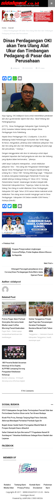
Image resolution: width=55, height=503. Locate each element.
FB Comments (28, 391)
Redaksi (7, 485)
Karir (48, 488)
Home (4, 28)
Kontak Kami (34, 485)
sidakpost (16, 68)
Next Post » (48, 263)
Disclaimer (37, 488)
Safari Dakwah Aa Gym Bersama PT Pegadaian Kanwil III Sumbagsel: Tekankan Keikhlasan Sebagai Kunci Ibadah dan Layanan (27, 435)
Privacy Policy (23, 488)
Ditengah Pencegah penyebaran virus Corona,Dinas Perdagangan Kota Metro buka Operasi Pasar (24, 272)
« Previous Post (8, 243)
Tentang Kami (20, 485)
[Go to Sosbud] (52, 404)
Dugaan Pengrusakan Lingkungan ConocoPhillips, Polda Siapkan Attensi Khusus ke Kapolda (32, 252)
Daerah (11, 28)
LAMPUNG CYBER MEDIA (32, 498)
